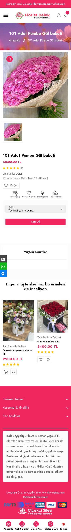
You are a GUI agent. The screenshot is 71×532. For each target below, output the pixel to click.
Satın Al (35, 222)
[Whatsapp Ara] (3, 266)
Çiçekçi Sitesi (34, 492)
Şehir (11, 207)
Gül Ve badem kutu (48, 341)
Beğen (13, 185)
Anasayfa (14, 40)
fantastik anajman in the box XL (18, 352)
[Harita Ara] (3, 273)
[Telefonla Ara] (3, 258)
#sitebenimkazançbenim (35, 497)
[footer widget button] (35, 399)
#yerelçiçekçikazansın (53, 492)
